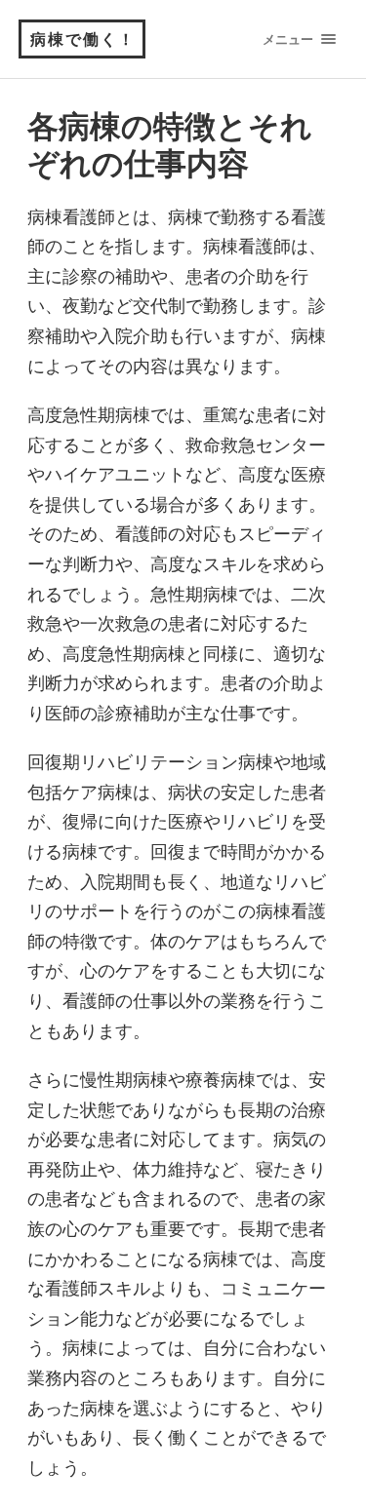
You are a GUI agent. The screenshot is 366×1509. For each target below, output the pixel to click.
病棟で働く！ (83, 38)
